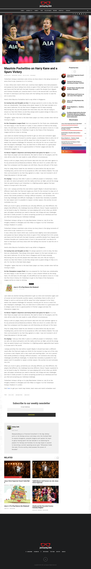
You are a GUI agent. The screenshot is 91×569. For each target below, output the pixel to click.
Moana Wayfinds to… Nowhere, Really (75, 107)
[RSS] (84, 14)
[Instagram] (77, 14)
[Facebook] (73, 14)
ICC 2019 (11, 394)
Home (22, 10)
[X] (75, 14)
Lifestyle (61, 10)
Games (36, 10)
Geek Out (16, 289)
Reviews (55, 10)
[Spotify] (82, 14)
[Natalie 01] (63, 115)
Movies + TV (29, 10)
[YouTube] (79, 14)
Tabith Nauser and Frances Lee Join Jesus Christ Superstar (45, 481)
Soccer (27, 394)
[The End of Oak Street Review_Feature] (63, 82)
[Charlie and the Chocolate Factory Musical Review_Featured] (45, 494)
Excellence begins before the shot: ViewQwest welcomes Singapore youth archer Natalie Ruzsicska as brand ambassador (76, 115)
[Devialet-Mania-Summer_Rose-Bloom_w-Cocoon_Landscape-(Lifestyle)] (63, 88)
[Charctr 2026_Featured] (9, 288)
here (8, 388)
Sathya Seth (7, 75)
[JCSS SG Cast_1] (45, 469)
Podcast (68, 10)
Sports (20, 75)
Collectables (47, 10)
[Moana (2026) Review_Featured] (63, 107)
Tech (41, 10)
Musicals (6, 485)
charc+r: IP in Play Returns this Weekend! (26, 287)
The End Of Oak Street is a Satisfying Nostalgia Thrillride (75, 82)
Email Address (25, 407)
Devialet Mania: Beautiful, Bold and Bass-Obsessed (75, 88)
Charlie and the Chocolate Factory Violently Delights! (42, 506)
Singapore (14, 75)
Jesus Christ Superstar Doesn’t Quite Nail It (17, 481)
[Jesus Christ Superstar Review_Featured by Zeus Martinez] (17, 469)
